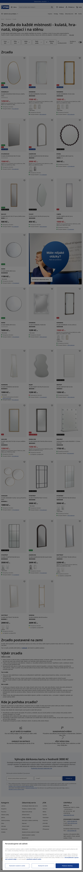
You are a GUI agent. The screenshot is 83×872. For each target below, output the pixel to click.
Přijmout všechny (67, 866)
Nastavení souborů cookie (17, 866)
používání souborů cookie (34, 859)
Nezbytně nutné (43, 866)
